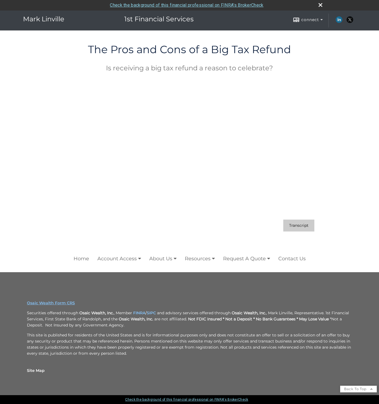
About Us (160, 259)
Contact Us (292, 259)
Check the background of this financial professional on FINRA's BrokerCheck (186, 5)
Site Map (36, 370)
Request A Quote (244, 259)
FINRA (139, 312)
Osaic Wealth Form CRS (51, 302)
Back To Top (356, 389)
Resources (198, 259)
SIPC (151, 312)
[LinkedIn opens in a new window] (339, 21)
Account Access (117, 259)
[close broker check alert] (320, 5)
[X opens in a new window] (350, 21)
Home (81, 259)
